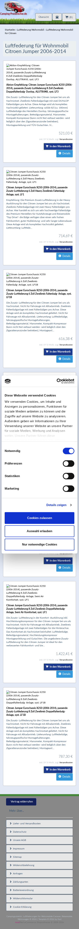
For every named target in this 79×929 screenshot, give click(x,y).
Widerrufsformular (22, 898)
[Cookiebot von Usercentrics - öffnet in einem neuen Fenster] (56, 381)
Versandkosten (66, 139)
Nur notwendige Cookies (39, 544)
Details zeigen (56, 505)
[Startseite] (39, 6)
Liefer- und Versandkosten (26, 823)
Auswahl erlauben (39, 531)
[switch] (68, 463)
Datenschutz (19, 832)
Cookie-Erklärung (21, 907)
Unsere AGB (19, 840)
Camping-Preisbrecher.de (13, 14)
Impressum (18, 848)
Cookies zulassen (39, 518)
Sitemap (17, 857)
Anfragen (17, 873)
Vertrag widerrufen (22, 801)
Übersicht (43, 17)
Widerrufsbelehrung (23, 865)
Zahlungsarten (20, 882)
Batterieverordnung (23, 890)
